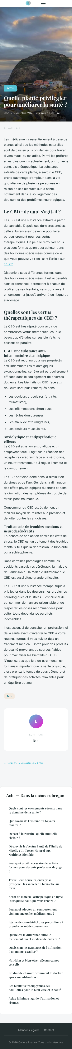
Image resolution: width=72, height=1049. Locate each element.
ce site (8, 264)
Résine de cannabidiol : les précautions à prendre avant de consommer (36, 924)
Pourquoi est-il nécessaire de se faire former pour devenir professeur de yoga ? (35, 867)
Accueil (8, 128)
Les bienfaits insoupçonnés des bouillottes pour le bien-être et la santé (35, 988)
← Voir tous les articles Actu (23, 763)
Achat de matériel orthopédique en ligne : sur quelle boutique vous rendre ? (36, 899)
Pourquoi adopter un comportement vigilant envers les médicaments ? (33, 911)
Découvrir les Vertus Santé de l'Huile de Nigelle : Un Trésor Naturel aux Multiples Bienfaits (35, 850)
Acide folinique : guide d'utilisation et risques (34, 1000)
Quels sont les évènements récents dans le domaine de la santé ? (35, 810)
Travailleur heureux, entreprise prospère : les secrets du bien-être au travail (34, 884)
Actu (10, 88)
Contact (49, 1030)
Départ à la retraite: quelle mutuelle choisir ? (33, 836)
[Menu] (43, 3)
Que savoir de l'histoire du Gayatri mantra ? (32, 823)
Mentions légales (28, 1030)
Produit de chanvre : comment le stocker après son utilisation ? (36, 975)
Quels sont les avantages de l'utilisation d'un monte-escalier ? (35, 949)
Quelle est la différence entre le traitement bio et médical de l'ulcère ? (34, 937)
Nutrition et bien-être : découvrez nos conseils (34, 962)
